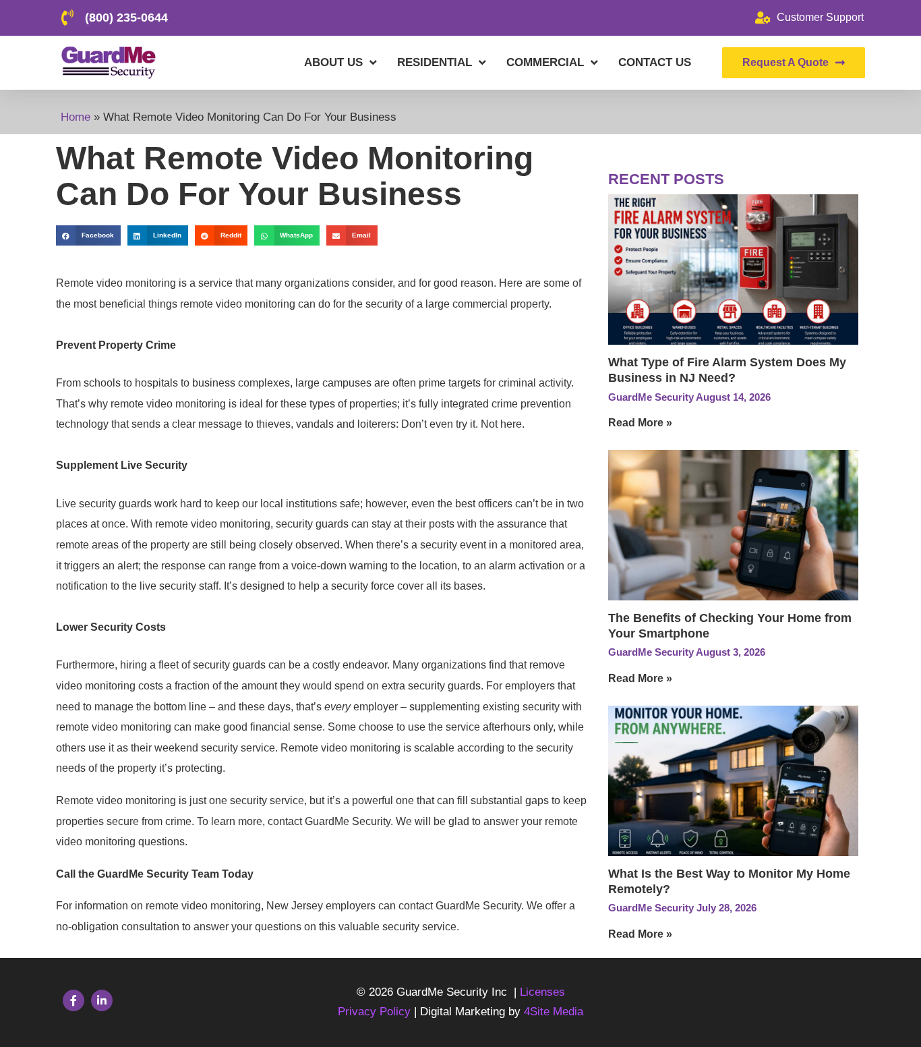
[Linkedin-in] (102, 1000)
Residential (434, 62)
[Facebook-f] (73, 1000)
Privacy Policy (376, 1011)
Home (75, 117)
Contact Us (654, 62)
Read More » (640, 422)
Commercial (545, 62)
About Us (333, 62)
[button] (88, 235)
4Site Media (553, 1011)
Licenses (542, 992)
